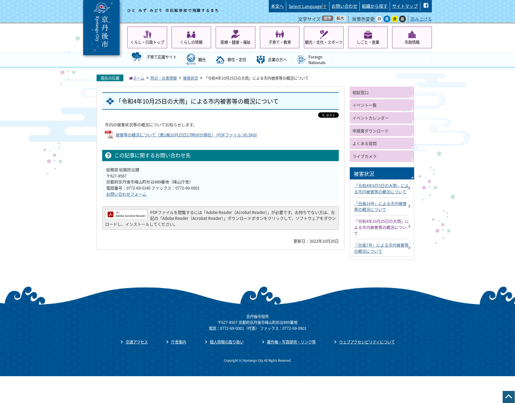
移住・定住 (236, 59)
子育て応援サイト (161, 57)
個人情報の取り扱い (227, 342)
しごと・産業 (368, 42)
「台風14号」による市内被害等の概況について (380, 206)
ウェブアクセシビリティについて (367, 342)
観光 (202, 59)
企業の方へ (277, 59)
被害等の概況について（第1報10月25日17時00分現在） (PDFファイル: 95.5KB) (186, 135)
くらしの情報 (191, 42)
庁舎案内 (178, 342)
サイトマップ (405, 6)
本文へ (277, 6)
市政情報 (412, 42)
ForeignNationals (317, 59)
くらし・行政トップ (147, 42)
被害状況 (190, 78)
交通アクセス (137, 342)
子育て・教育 (279, 42)
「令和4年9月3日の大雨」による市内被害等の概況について (381, 188)
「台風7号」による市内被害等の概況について (381, 248)
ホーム (138, 78)
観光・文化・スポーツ (324, 42)
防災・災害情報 (163, 78)
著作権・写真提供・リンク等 (291, 342)
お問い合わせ (344, 6)
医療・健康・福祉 (235, 42)
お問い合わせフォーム (126, 194)
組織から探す (375, 6)
